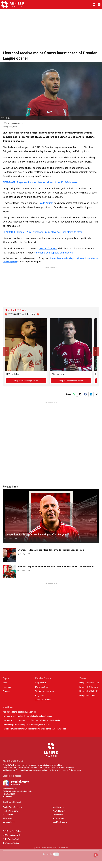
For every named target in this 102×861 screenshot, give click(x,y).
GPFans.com (8, 818)
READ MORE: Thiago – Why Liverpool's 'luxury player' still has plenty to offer (42, 232)
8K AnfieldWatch (12, 843)
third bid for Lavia (48, 248)
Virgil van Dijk (40, 683)
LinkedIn (8, 797)
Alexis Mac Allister (43, 700)
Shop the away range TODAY (26, 381)
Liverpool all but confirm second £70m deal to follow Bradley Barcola (31, 720)
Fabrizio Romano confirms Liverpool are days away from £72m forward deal (34, 729)
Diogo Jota (39, 695)
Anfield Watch (58, 818)
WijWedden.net (59, 811)
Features (6, 691)
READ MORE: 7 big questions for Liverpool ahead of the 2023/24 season (40, 182)
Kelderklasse (58, 815)
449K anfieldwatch (12, 835)
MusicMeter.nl (58, 807)
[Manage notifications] (96, 855)
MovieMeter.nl (8, 822)
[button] (94, 4)
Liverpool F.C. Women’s (88, 687)
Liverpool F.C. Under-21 (88, 691)
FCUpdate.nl (8, 815)
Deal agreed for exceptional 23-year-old (19, 712)
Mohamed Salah (42, 687)
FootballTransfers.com (12, 807)
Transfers (7, 687)
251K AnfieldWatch (13, 831)
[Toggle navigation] (98, 4)
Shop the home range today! (71, 381)
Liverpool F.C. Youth (87, 695)
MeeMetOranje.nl (60, 822)
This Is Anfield (45, 203)
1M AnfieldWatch (12, 839)
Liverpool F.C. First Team (89, 683)
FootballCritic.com (10, 811)
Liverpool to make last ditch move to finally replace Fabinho (27, 716)
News (5, 683)
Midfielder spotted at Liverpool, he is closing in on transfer (27, 725)
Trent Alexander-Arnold (45, 691)
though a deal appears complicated (54, 252)
